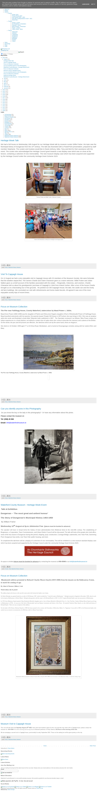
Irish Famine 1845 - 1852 (18, 17)
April (5, 83)
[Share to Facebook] (8, 265)
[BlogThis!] (4, 265)
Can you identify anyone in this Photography (15, 65)
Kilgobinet (14, 37)
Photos (6, 10)
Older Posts (93, 745)
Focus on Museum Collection (11, 64)
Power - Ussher (16, 28)
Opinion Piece (8, 131)
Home (45, 745)
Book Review (8, 115)
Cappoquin (15, 34)
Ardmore (14, 33)
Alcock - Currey (16, 22)
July (5, 78)
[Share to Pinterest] (10, 265)
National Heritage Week (10, 75)
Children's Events (9, 117)
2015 (3, 101)
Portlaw (14, 39)
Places (10, 30)
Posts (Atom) (11, 748)
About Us (7, 9)
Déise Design (11, 789)
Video (6, 42)
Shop (6, 45)
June (5, 80)
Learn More (85, 4)
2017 (3, 97)
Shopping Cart (4, 50)
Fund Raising (8, 123)
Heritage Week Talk (9, 61)
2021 (3, 91)
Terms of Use (39, 788)
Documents (7, 118)
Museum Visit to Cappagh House (12, 70)
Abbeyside (15, 32)
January (6, 88)
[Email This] (2, 265)
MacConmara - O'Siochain (19, 26)
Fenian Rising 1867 (17, 16)
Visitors (6, 134)
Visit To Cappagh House (10, 62)
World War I (15, 20)
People (10, 21)
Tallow (13, 41)
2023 (3, 57)
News (6, 130)
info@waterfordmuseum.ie (78, 561)
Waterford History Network (11, 135)
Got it (93, 4)
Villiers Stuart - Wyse (17, 29)
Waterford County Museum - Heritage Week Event (16, 67)
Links (6, 46)
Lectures (7, 127)
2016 (3, 99)
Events (10, 13)
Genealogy (7, 43)
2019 (3, 94)
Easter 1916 (15, 14)
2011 (3, 107)
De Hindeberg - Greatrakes (19, 24)
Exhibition (7, 122)
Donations (7, 119)
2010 (3, 109)
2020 (3, 93)
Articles (6, 12)
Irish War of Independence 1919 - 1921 (22, 18)
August (6, 59)
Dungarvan (15, 35)
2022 (3, 89)
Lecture (6, 126)
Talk (6, 133)
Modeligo (14, 38)
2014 (3, 102)
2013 (3, 104)
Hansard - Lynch (16, 25)
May (5, 81)
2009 (3, 110)
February (6, 86)
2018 (3, 96)
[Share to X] (6, 265)
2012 (3, 105)
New (6, 129)
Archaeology (8, 114)
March (5, 85)
